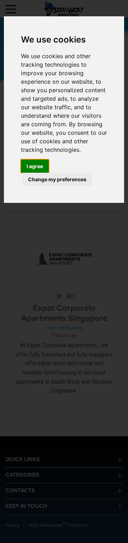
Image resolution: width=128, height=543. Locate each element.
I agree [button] (35, 166)
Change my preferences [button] (57, 179)
